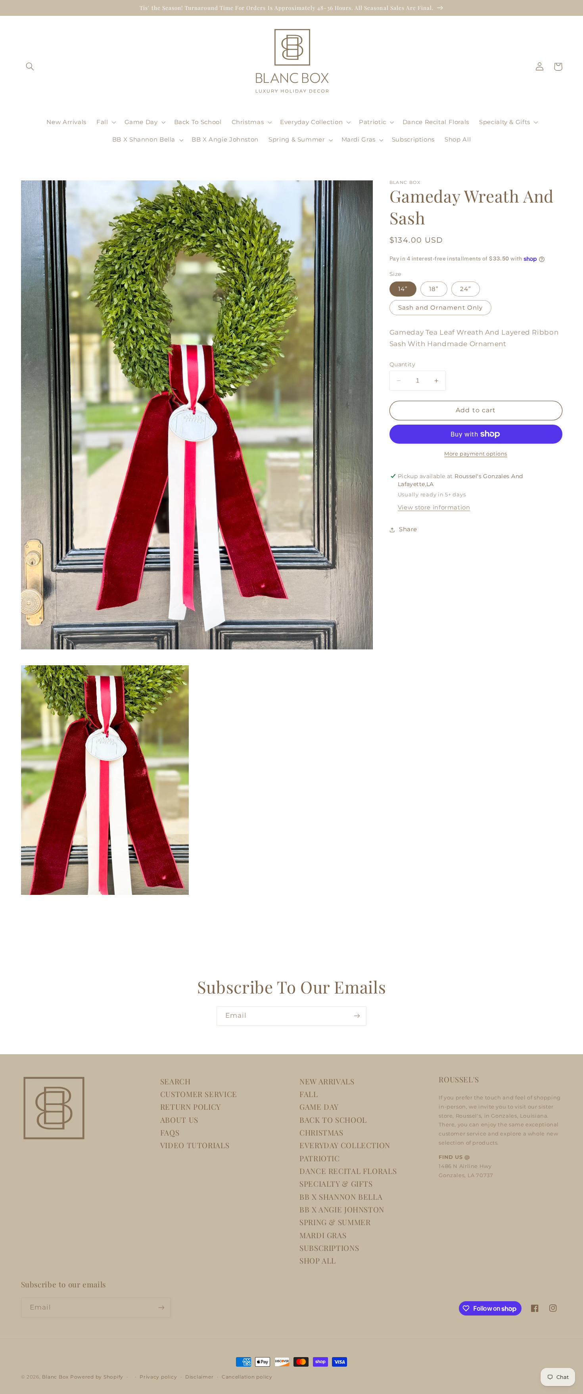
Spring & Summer (334, 1222)
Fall (308, 1094)
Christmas (321, 1132)
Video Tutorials (194, 1145)
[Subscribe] (357, 1016)
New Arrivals (327, 1081)
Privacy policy (158, 1377)
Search (175, 1081)
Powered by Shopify (96, 1377)
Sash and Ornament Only (440, 307)
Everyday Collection (344, 1145)
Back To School (333, 1120)
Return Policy (190, 1107)
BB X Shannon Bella (340, 1197)
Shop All (317, 1261)
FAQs (170, 1132)
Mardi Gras (322, 1235)
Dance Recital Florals (348, 1171)
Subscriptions (329, 1248)
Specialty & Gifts (336, 1184)
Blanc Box (55, 1377)
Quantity (402, 364)
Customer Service (198, 1094)
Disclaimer (199, 1377)
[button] (30, 66)
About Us (179, 1120)
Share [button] (408, 529)
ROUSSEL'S (459, 1079)
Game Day (319, 1107)
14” (403, 289)
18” (434, 289)
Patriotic (319, 1158)
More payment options (475, 454)
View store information (434, 507)
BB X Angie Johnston (341, 1209)
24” (465, 289)
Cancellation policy (247, 1377)
